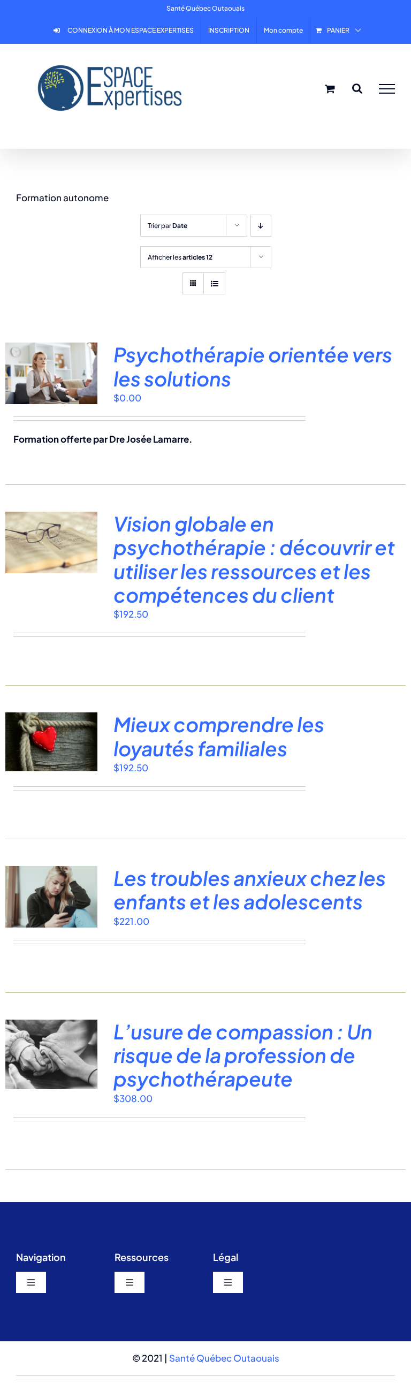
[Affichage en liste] (214, 283)
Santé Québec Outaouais (224, 1358)
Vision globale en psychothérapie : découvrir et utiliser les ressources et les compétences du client (254, 559)
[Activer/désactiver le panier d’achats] (330, 88)
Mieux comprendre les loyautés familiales (218, 736)
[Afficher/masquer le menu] (387, 89)
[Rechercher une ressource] (357, 88)
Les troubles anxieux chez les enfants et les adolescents (249, 889)
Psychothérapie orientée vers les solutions (252, 366)
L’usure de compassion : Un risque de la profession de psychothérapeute (242, 1055)
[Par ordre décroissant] (260, 226)
